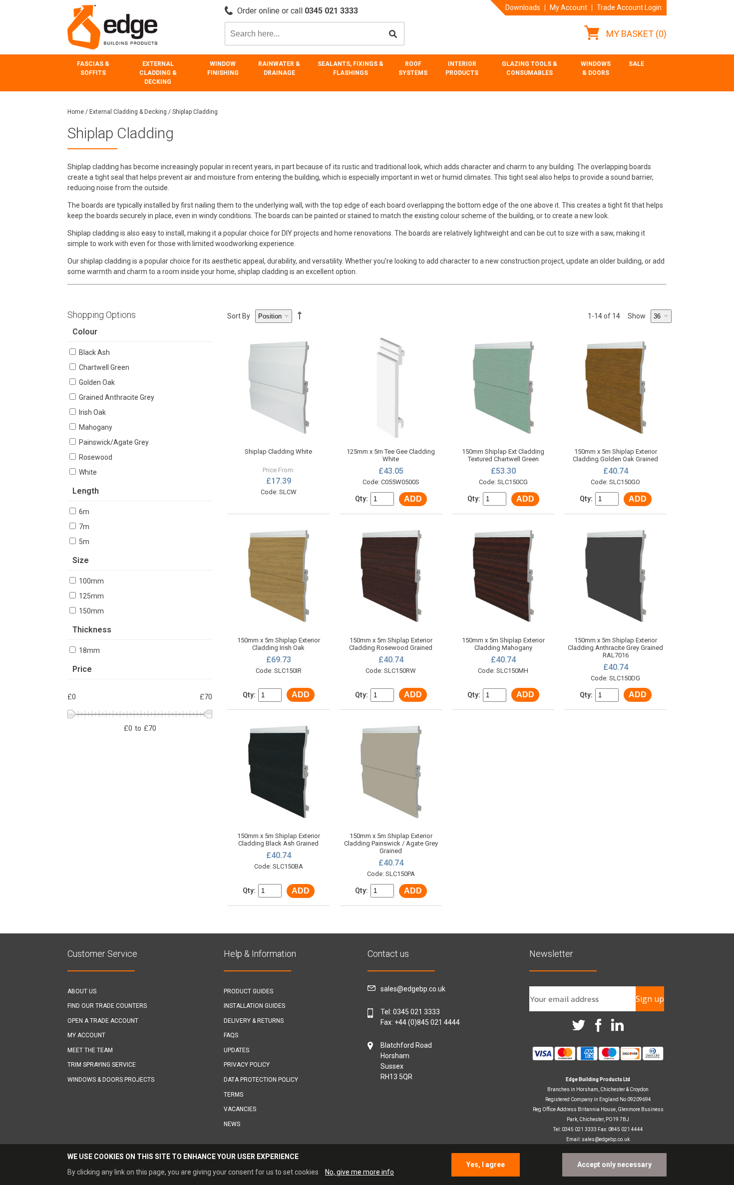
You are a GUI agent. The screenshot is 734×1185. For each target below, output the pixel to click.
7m (83, 527)
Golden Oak (96, 382)
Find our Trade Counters (107, 1005)
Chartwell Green (103, 367)
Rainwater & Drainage (279, 68)
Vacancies (240, 1109)
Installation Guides (254, 1005)
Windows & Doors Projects (110, 1079)
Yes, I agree (485, 1165)
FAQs (231, 1035)
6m (83, 512)
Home (75, 111)
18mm (88, 650)
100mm (90, 581)
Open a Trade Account (102, 1020)
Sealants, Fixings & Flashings (350, 68)
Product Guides (248, 991)
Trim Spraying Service (101, 1064)
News (232, 1124)
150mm (90, 611)
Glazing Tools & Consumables (529, 68)
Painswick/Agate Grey (113, 442)
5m (83, 542)
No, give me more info (359, 1172)
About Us (81, 991)
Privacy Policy (247, 1064)
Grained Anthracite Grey (115, 397)
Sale (636, 63)
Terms (233, 1094)
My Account (568, 7)
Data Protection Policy (261, 1079)
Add (413, 499)
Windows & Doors (596, 68)
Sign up (650, 998)
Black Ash (93, 352)
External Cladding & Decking (158, 72)
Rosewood (94, 457)
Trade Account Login (629, 7)
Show (637, 316)
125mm (90, 596)
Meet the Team (90, 1050)
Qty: (361, 499)
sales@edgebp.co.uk (412, 989)
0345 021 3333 (416, 1012)
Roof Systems (412, 68)
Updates (236, 1050)
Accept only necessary (614, 1165)
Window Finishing (223, 68)
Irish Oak (91, 412)
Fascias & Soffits (93, 68)
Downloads (522, 7)
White (87, 472)
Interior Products (461, 68)
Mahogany (94, 427)
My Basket (635, 33)
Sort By (238, 316)
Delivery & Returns (254, 1020)
